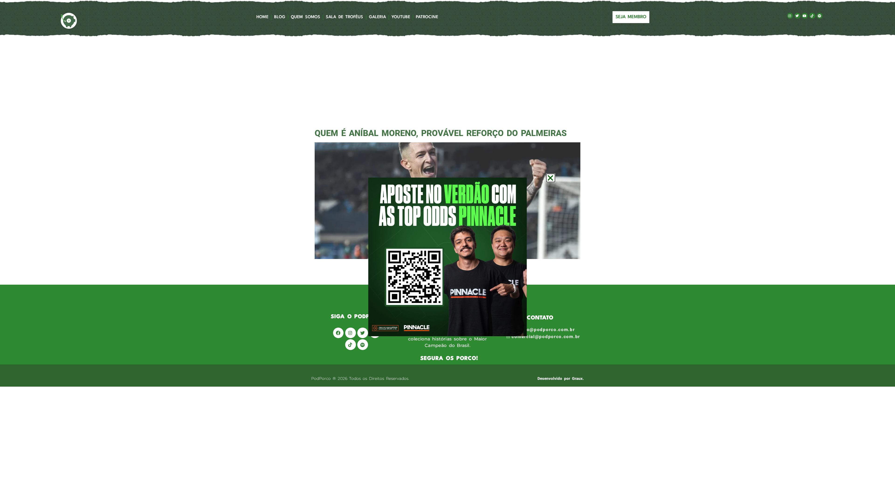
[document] (447, 252)
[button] (551, 178)
